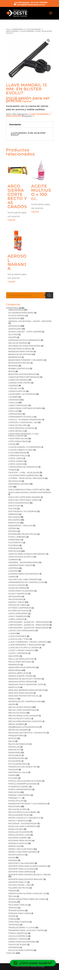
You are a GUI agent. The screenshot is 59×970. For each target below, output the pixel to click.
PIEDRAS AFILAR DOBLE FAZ (22, 767)
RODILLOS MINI (15, 829)
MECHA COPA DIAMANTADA (22, 710)
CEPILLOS (13, 411)
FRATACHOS (14, 551)
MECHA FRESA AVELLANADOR (23, 715)
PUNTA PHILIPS (16, 801)
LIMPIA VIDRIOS (16, 619)
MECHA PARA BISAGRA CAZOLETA (25, 721)
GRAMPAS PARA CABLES (20, 565)
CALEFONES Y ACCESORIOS (21, 394)
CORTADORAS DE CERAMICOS (23, 467)
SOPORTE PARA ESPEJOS (20, 872)
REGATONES (14, 806)
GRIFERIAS (13, 568)
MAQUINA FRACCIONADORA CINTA (25, 684)
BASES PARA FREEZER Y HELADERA (25, 360)
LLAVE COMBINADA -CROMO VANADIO (27, 642)
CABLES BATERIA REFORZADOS (23, 377)
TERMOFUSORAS (16, 910)
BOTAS (11, 371)
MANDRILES (14, 664)
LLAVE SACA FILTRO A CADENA (23, 647)
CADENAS (13, 385)
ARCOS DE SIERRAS (17, 343)
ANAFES (12, 337)
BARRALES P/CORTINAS (19, 354)
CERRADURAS (15, 414)
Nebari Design (38, 966)
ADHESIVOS (14, 318)
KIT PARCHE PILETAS (18, 610)
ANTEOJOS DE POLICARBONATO (24, 340)
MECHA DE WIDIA (17, 713)
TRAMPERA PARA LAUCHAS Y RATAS (26, 930)
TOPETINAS (14, 924)
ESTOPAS (12, 531)
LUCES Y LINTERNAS (18, 653)
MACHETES (13, 656)
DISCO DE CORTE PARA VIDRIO (23, 500)
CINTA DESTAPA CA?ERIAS (21, 428)
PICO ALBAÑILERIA (17, 764)
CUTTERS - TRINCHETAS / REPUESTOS (26, 478)
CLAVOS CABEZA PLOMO (20, 450)
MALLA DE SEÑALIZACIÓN (21, 659)
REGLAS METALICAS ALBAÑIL (22, 812)
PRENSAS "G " (15, 798)
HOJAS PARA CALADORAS (21, 591)
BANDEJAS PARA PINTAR (20, 351)
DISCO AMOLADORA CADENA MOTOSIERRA (29, 492)
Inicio (8, 29)
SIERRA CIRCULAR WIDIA (20, 849)
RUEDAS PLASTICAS (18, 843)
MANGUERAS (14, 670)
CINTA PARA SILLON (18, 438)
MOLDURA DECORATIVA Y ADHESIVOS (27, 732)
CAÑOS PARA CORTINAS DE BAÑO (25, 408)
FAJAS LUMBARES (17, 537)
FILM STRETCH (15, 542)
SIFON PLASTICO (16, 854)
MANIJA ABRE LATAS (18, 673)
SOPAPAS (12, 860)
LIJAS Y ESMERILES (17, 616)
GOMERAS (13, 559)
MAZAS (11, 704)
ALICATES (13, 334)
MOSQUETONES (16, 735)
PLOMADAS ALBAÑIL (18, 786)
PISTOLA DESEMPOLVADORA (22, 784)
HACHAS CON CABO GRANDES (23, 579)
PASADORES (14, 752)
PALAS (11, 741)
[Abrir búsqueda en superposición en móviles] (29, 295)
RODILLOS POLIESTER (19, 832)
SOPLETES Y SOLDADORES (21, 863)
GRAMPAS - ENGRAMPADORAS (23, 562)
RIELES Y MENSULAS (18, 820)
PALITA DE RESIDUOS (18, 744)
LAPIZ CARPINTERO (18, 613)
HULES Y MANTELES (18, 593)
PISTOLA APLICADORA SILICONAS (25, 781)
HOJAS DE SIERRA (17, 588)
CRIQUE (12, 470)
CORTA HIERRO (16, 461)
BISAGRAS (13, 365)
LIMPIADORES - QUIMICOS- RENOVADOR (28, 627)
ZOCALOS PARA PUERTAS (20, 950)
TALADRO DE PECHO (18, 888)
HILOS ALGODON (16, 585)
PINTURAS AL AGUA (18, 772)
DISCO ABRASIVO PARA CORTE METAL (27, 489)
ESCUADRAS (14, 520)
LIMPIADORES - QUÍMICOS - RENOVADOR (28, 625)
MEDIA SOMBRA (16, 724)
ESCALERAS (14, 517)
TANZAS (12, 890)
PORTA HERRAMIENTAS (20, 789)
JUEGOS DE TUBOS (17, 605)
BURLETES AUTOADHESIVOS (22, 374)
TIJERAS (12, 919)
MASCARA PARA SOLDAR (20, 693)
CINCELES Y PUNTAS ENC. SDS (23, 422)
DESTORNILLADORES (18, 484)
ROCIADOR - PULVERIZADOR (22, 823)
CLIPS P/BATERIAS (17, 453)
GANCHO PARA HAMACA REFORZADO (27, 554)
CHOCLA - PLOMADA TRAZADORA (25, 419)
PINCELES (13, 769)
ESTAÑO (12, 528)
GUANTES (13, 571)
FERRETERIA (17, 29)
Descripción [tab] (15, 124)
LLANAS (12, 633)
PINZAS (12, 775)
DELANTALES (14, 481)
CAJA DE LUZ (14, 388)
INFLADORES (14, 596)
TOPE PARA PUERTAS (18, 922)
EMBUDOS (13, 514)
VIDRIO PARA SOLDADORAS (22, 942)
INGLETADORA (15, 599)
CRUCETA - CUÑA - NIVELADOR (23, 472)
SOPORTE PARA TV (17, 882)
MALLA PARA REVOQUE (19, 662)
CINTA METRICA (16, 431)
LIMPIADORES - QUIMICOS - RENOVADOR (28, 622)
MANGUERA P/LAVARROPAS (22, 667)
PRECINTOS (14, 792)
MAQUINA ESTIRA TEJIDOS (21, 681)
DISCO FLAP (14, 505)
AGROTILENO (14, 329)
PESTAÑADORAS (16, 758)
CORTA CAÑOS (15, 458)
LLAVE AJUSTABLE (17, 636)
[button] (48, 40)
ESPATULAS (14, 522)
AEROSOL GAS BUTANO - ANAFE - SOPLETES (29, 321)
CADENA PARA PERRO (19, 383)
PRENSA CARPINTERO (19, 795)
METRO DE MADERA (18, 730)
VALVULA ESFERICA (18, 936)
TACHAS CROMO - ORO (19, 885)
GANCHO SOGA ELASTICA (20, 557)
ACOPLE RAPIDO (16, 315)
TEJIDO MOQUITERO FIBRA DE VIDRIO (27, 899)
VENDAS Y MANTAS (17, 939)
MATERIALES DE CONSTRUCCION (24, 701)
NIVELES (12, 738)
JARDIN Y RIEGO (16, 602)
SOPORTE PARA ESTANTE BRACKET (25, 879)
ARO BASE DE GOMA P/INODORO (24, 346)
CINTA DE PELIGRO (17, 425)
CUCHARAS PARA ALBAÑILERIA (23, 475)
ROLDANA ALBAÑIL (18, 837)
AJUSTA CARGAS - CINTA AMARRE (24, 331)
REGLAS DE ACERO (17, 809)
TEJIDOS (12, 902)
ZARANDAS (14, 947)
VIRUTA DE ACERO (17, 944)
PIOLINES (13, 778)
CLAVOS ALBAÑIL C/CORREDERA (24, 447)
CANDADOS (14, 400)
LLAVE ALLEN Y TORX (18, 639)
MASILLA (12, 698)
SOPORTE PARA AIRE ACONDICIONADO (27, 866)
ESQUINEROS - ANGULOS (20, 525)
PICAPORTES (14, 761)
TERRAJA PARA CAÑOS (19, 913)
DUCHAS (12, 508)
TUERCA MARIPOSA (18, 933)
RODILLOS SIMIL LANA (19, 835)
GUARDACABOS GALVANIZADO (23, 574)
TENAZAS (12, 907)
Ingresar (27, 101)
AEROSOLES (14, 326)
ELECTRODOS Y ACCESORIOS (22, 511)
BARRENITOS (14, 357)
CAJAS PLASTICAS (17, 391)
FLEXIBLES (13, 545)
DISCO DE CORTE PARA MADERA (24, 497)
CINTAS (12, 444)
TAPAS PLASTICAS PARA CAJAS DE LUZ (27, 893)
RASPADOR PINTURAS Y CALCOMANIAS (27, 803)
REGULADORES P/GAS (19, 815)
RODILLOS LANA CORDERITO (22, 826)
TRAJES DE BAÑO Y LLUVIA (21, 927)
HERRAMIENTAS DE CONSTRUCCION (26, 582)
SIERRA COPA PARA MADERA (22, 852)
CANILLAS (13, 402)
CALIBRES (13, 397)
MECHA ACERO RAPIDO (20, 707)
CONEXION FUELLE (17, 455)
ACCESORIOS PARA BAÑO (21, 313)
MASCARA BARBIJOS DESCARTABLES (26, 690)
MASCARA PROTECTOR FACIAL (23, 696)
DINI (10, 487)
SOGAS (11, 857)
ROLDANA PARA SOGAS (19, 840)
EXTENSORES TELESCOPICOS (22, 534)
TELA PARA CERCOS (18, 905)
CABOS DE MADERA (18, 380)
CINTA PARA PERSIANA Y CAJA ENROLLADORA (23, 435)
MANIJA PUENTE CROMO (20, 676)
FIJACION (10, 953)
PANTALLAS (14, 747)
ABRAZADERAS (15, 310)
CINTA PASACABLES (18, 441)
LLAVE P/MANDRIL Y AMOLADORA (25, 645)
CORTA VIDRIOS (16, 464)
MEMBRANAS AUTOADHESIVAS (23, 727)
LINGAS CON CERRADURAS (21, 630)
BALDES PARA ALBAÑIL (19, 348)
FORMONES (14, 548)
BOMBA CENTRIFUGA (18, 368)
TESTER (12, 916)
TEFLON (12, 896)
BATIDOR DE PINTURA (19, 363)
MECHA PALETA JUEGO (19, 718)
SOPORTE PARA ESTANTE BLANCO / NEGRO (29, 874)
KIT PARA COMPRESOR (19, 608)
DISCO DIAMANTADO (18, 503)
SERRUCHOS (14, 846)
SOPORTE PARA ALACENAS (21, 869)
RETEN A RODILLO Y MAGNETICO (24, 818)
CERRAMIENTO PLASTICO (20, 417)
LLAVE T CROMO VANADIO (21, 650)
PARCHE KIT (14, 750)
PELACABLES (14, 755)
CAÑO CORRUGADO (18, 405)
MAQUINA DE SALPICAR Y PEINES (24, 679)
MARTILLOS (14, 687)
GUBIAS (12, 576)
